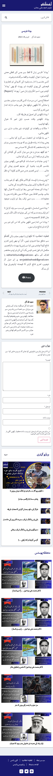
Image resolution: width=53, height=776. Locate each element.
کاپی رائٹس (14, 760)
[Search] (5, 17)
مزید (5, 454)
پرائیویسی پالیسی (19, 764)
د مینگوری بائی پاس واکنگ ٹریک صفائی (24, 529)
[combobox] (29, 17)
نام (48, 396)
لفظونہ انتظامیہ (27, 760)
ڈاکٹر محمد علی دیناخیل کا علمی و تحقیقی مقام (26, 667)
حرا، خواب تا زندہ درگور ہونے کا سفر (26, 705)
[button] (3, 5)
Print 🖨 (26, 278)
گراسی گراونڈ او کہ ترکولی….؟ (28, 540)
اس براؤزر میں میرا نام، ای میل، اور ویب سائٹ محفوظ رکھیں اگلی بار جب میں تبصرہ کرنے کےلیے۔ (28, 432)
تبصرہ (47, 360)
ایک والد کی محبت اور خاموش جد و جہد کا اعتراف (26, 743)
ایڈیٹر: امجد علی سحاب (43, 7)
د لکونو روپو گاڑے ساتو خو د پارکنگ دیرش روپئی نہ (26, 491)
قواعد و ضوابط (33, 764)
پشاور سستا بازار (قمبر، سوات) (28, 499)
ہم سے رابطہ (40, 760)
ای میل (47, 407)
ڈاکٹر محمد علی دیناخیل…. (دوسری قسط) (26, 629)
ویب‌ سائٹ (46, 418)
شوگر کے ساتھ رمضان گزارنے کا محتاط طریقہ (22, 509)
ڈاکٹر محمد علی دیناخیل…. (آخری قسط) (26, 590)
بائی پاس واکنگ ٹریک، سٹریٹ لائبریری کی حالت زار (20, 519)
